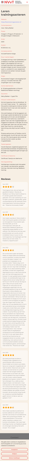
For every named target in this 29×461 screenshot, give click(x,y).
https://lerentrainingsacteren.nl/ (11, 22)
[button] (27, 2)
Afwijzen (14, 453)
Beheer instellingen (14, 458)
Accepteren (14, 449)
